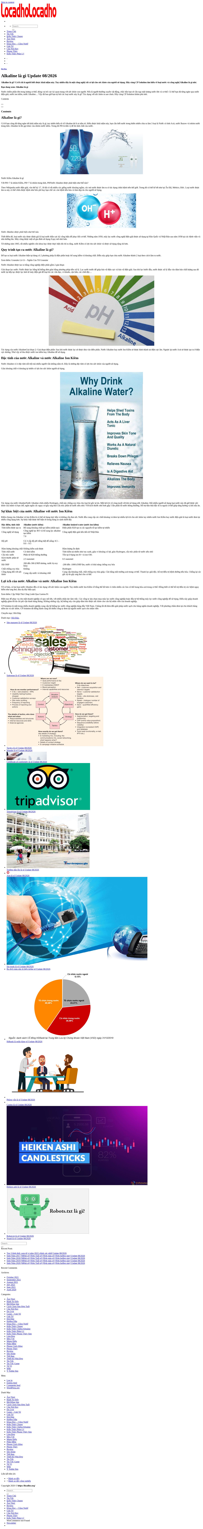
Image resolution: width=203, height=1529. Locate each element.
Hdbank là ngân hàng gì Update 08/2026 (24, 1041)
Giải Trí (10, 46)
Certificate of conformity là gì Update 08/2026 (27, 762)
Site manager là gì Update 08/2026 (22, 622)
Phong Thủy (12, 51)
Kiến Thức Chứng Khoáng (18, 1329)
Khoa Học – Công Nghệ (17, 44)
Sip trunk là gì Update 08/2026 (20, 966)
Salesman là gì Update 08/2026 (20, 675)
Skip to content (7, 2)
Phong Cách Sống (15, 1346)
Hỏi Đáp (4, 69)
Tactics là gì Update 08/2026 (19, 748)
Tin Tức (10, 34)
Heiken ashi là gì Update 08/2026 (21, 1187)
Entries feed (12, 1383)
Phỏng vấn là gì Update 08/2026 (21, 1100)
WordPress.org (13, 1388)
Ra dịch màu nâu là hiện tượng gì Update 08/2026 (28, 969)
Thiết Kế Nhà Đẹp (15, 1358)
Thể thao (10, 1356)
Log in (9, 1380)
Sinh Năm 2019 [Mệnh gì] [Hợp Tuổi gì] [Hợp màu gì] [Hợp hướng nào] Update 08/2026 (46, 1261)
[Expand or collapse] (2, 106)
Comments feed (13, 1385)
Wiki (9, 1368)
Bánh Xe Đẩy (13, 1301)
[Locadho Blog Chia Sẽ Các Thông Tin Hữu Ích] (28, 16)
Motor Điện (12, 1341)
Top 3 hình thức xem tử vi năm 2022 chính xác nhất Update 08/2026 (37, 1253)
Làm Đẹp (11, 1336)
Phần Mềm (11, 1344)
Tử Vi (9, 1366)
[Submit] (13, 29)
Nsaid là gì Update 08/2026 (19, 1238)
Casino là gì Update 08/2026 (19, 1105)
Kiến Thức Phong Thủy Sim (19, 1334)
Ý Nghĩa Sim (12, 1371)
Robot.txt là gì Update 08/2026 (20, 1236)
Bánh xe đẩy (13, 1478)
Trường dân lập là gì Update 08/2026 (23, 870)
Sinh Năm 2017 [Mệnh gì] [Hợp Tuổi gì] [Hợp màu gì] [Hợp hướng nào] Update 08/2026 (46, 1256)
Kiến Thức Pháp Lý (15, 54)
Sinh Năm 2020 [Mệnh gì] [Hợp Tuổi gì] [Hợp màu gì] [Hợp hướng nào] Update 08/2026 (46, 1263)
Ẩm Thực (11, 39)
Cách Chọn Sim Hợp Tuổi (18, 1306)
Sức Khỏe (11, 1353)
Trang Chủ (11, 31)
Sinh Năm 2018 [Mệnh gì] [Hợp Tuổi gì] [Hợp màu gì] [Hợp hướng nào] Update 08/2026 (46, 1258)
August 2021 (12, 1282)
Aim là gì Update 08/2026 (18, 875)
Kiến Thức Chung (15, 36)
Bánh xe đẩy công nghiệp (19, 1481)
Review (10, 41)
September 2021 (14, 1280)
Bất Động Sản (13, 1304)
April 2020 (11, 1289)
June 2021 (11, 1287)
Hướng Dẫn (12, 1321)
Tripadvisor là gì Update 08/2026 (21, 811)
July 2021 (11, 1285)
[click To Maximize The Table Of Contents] (2, 104)
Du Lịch (10, 1311)
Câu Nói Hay (12, 49)
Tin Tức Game (13, 1363)
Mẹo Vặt (10, 1339)
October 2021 (13, 1277)
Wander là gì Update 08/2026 (19, 750)
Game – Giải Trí (14, 1314)
